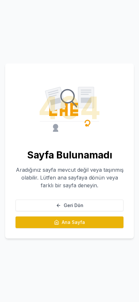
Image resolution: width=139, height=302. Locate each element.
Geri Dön (73, 205)
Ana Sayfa (73, 222)
